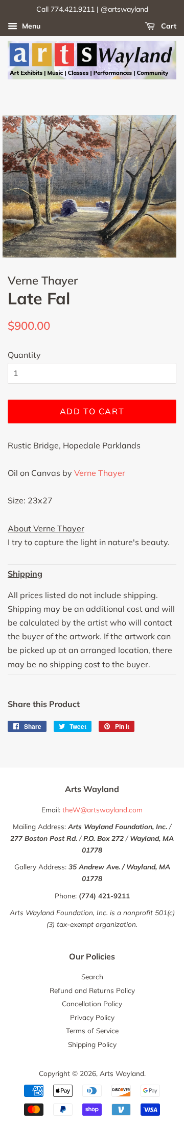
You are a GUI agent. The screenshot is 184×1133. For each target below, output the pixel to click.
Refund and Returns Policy (92, 990)
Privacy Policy (92, 1017)
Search (92, 976)
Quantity (24, 355)
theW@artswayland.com (102, 809)
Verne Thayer (99, 473)
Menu (30, 26)
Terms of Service (92, 1030)
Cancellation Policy (92, 1003)
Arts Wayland (122, 1073)
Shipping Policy (92, 1044)
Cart (167, 26)
